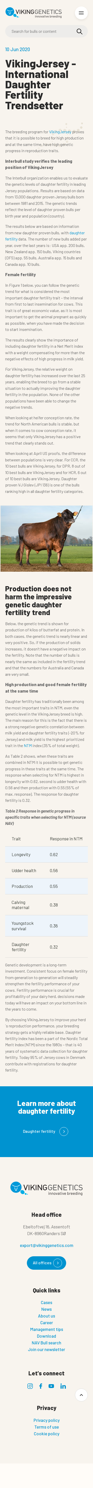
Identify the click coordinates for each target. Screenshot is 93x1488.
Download (46, 1335)
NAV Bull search (46, 1342)
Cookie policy (46, 1433)
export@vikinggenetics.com (46, 1245)
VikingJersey (60, 131)
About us (46, 1315)
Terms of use (46, 1426)
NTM (28, 745)
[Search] (79, 31)
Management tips (46, 1329)
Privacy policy (47, 1420)
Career (46, 1322)
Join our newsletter (46, 1349)
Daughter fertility (39, 1131)
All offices (42, 1262)
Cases (46, 1302)
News (46, 1309)
